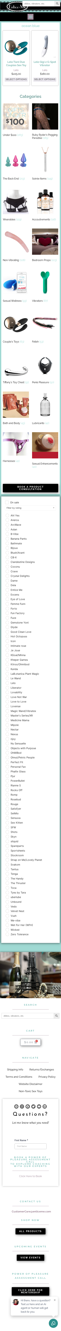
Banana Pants (19, 538)
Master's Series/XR (22, 715)
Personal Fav (18, 766)
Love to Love (18, 701)
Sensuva (15, 817)
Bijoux (14, 548)
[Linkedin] (45, 1106)
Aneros (15, 520)
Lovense (15, 706)
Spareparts (17, 845)
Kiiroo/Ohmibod (20, 664)
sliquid (14, 841)
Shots (14, 831)
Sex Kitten (17, 822)
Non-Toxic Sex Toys (30, 1091)
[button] (30, 17)
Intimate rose (18, 645)
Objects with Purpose (23, 748)
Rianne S (16, 785)
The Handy (17, 878)
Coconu (15, 566)
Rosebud (16, 799)
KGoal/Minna (18, 655)
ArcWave (16, 524)
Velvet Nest (17, 911)
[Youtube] (39, 1106)
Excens (15, 594)
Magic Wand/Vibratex (23, 711)
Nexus (14, 734)
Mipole (15, 725)
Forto (14, 608)
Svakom (15, 864)
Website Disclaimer (30, 1084)
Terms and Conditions (18, 1076)
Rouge (14, 804)
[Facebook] (27, 1106)
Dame (14, 580)
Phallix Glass (18, 771)
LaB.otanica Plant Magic (25, 673)
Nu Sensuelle (18, 743)
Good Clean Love (21, 631)
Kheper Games (19, 659)
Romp (14, 794)
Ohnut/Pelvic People (23, 757)
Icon (13, 641)
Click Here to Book (30, 1176)
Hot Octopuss (19, 636)
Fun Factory (18, 613)
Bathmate (16, 543)
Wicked (15, 929)
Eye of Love (18, 599)
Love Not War (19, 697)
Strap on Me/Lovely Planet (26, 859)
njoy (13, 738)
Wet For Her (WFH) (22, 925)
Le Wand (16, 678)
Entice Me (16, 589)
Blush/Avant (18, 552)
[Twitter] (33, 1106)
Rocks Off (16, 790)
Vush (13, 915)
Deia (13, 585)
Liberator (16, 687)
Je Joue (15, 650)
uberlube (16, 897)
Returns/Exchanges (41, 1069)
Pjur (13, 776)
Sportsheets (18, 850)
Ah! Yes (15, 515)
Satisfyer (16, 808)
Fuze (13, 617)
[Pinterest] (16, 1106)
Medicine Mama (20, 720)
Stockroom (17, 855)
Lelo (13, 683)
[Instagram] (22, 1106)
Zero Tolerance (19, 934)
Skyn (13, 836)
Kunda (14, 669)
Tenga (14, 873)
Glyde (14, 627)
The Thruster (18, 883)
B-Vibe (14, 534)
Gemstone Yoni (20, 622)
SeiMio (15, 813)
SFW (13, 827)
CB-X (14, 557)
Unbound (16, 901)
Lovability (16, 692)
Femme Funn (18, 603)
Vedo (14, 906)
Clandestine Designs (23, 561)
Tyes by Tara (18, 892)
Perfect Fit (17, 762)
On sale (14, 502)
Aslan (14, 529)
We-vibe (15, 920)
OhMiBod (16, 752)
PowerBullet (18, 780)
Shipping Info (15, 1069)
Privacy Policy (47, 1076)
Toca (13, 887)
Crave (14, 571)
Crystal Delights (20, 575)
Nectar (15, 729)
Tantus (14, 869)
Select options (16, 79)
